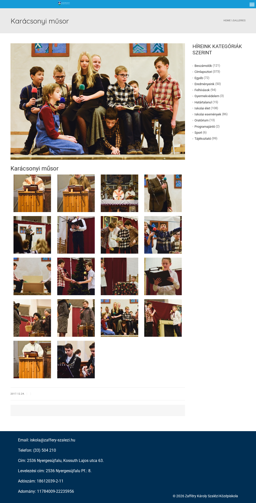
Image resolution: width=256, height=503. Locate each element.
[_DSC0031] (32, 234)
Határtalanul (203, 102)
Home (227, 20)
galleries (239, 20)
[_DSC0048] (163, 234)
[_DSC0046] (119, 234)
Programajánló (204, 126)
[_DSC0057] (163, 276)
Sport (198, 132)
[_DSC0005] (32, 359)
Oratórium (201, 120)
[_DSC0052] (76, 276)
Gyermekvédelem (206, 96)
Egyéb (198, 78)
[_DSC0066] (119, 317)
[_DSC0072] (163, 317)
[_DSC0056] (119, 276)
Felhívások (202, 90)
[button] (252, 4)
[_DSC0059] (32, 317)
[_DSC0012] (32, 193)
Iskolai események (207, 114)
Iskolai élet (202, 108)
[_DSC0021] (119, 193)
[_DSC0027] (163, 193)
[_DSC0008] (76, 359)
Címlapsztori (203, 72)
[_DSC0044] (76, 234)
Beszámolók (203, 66)
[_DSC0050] (32, 276)
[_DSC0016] (76, 193)
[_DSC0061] (76, 317)
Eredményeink (204, 84)
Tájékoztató (202, 138)
